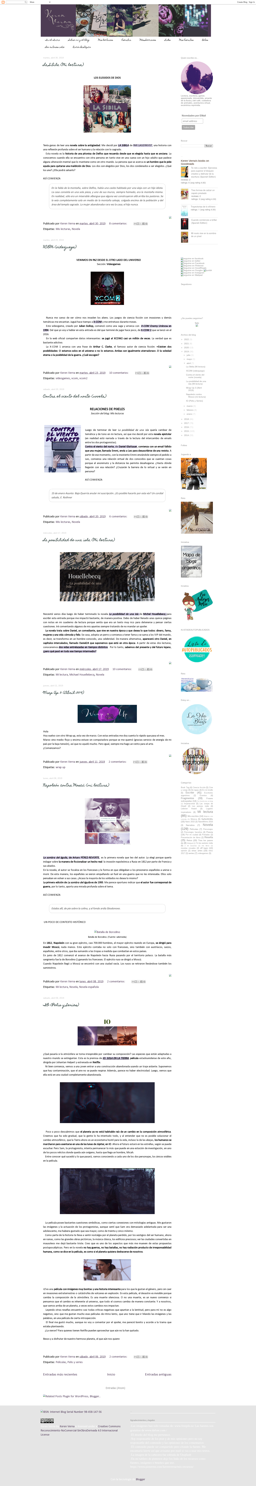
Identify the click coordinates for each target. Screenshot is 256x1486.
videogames (63, 378)
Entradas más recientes (60, 1374)
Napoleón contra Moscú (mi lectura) (76, 785)
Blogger (140, 1479)
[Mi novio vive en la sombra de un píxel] (186, 237)
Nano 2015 (190, 822)
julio (189, 355)
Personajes (208, 829)
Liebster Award (189, 809)
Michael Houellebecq (81, 674)
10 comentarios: (119, 373)
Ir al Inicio (52, 40)
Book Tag (185, 787)
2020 (186, 347)
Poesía (209, 832)
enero (190, 414)
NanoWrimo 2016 (205, 822)
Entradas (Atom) (115, 1388)
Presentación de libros (191, 838)
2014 (186, 435)
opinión (184, 851)
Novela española (89, 987)
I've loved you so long (205, 801)
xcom (74, 378)
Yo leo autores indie (204, 843)
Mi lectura (62, 674)
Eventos (203, 795)
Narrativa (190, 825)
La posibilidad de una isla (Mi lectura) (79, 540)
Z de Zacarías (191, 846)
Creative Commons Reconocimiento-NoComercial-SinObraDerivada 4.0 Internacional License (81, 1430)
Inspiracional (189, 804)
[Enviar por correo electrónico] (135, 223)
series (191, 853)
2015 (186, 431)
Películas (61, 1362)
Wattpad (190, 843)
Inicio (111, 1374)
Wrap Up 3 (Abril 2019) (63, 693)
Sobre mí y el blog (79, 40)
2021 (186, 343)
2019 (186, 351)
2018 (186, 419)
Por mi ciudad (192, 835)
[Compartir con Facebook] (143, 223)
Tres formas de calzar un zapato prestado (203, 192)
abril (189, 363)
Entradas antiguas (158, 1374)
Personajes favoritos (193, 832)
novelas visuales (188, 848)
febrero (190, 410)
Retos (205, 40)
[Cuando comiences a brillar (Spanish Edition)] (186, 224)
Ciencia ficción (199, 787)
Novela (76, 229)
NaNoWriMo (207, 819)
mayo (189, 359)
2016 (186, 427)
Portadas (206, 835)
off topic (204, 848)
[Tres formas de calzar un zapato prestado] (186, 194)
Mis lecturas (105, 40)
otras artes (197, 850)
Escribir (126, 40)
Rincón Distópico (82, 47)
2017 (186, 423)
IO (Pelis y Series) (61, 1005)
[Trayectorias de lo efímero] (186, 211)
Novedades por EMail (194, 115)
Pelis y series (75, 1362)
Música (194, 819)
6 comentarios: (118, 516)
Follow (184, 445)
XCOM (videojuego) (60, 247)
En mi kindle (207, 790)
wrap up (60, 767)
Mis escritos (193, 816)
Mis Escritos (186, 40)
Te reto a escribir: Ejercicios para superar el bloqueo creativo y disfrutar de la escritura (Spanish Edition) (204, 172)
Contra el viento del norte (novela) (75, 396)
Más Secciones (148, 40)
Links (168, 40)
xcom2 (83, 378)
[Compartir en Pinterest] (146, 223)
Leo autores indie (54, 47)
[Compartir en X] (140, 223)
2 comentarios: (118, 761)
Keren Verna (67, 1426)
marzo (190, 406)
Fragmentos (187, 798)
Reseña (208, 837)
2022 (186, 339)
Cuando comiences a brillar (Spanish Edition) (204, 221)
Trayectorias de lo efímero (203, 206)
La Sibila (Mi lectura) (63, 65)
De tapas (195, 790)
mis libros (205, 846)
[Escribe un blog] (137, 223)
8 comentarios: (118, 223)
